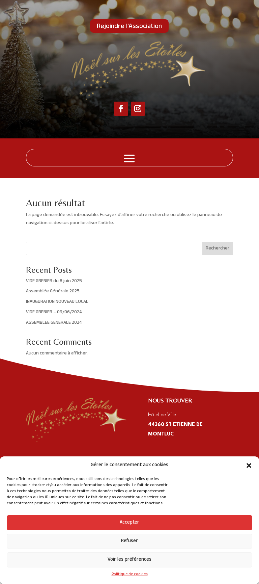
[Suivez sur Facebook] (121, 109)
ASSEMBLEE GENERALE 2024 (54, 322)
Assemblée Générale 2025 (53, 291)
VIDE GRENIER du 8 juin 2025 (54, 281)
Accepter (129, 523)
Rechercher (217, 248)
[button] (249, 465)
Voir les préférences (129, 560)
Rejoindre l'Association (129, 27)
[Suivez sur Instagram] (138, 109)
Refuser (129, 541)
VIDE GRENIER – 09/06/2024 (54, 312)
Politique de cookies (130, 575)
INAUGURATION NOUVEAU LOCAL (57, 302)
